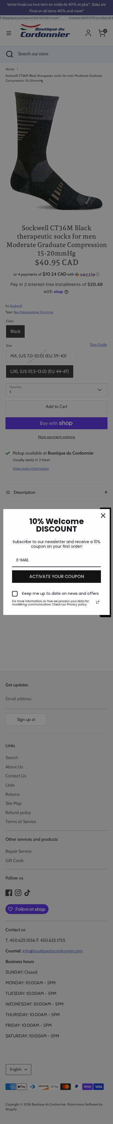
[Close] (103, 515)
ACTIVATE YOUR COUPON (56, 576)
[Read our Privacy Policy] (97, 602)
